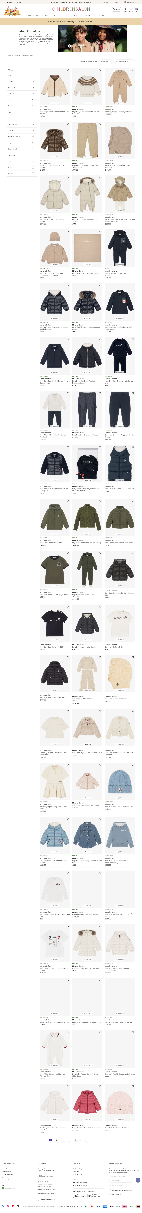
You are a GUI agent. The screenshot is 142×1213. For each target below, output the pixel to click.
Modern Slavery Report (80, 1185)
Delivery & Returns (7, 1174)
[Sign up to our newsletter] (138, 1180)
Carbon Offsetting (9, 1188)
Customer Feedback (8, 1180)
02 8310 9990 (48, 1184)
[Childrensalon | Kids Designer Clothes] (12, 11)
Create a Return (7, 1171)
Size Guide (5, 1177)
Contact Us (5, 1169)
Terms (61, 1206)
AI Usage (77, 1206)
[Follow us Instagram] (8, 1207)
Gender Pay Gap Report (80, 1182)
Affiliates (76, 1180)
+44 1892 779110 (51, 1189)
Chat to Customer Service (45, 1169)
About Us (76, 1171)
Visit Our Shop (77, 1169)
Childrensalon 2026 (36, 1206)
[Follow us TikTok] (18, 1207)
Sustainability (77, 1174)
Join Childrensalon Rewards (122, 1190)
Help (3, 1182)
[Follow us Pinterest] (13, 1207)
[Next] (92, 1140)
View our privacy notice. (116, 1185)
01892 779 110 (44, 1181)
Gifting (4, 1185)
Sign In (21, 2)
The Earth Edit (117, 1194)
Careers (75, 1177)
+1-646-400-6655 (46, 1187)
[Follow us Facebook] (3, 1207)
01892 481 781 (52, 1194)
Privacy (68, 1206)
